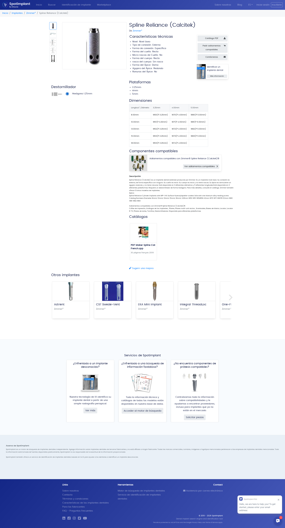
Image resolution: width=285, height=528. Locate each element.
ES (249, 5)
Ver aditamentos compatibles (200, 166)
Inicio (39, 5)
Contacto (67, 495)
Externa (156, 45)
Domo (155, 65)
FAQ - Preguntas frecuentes (77, 511)
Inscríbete (277, 5)
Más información (217, 76)
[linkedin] (63, 518)
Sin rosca (158, 62)
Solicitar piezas (195, 417)
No (155, 72)
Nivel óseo (144, 42)
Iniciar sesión (263, 5)
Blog (239, 5)
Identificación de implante (76, 5)
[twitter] (79, 518)
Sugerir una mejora (142, 268)
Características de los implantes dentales (85, 503)
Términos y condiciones (75, 499)
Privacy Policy (197, 522)
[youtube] (85, 518)
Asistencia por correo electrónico (204, 491)
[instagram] (74, 518)
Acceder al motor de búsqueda (142, 411)
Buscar (52, 5)
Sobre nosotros (223, 5)
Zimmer (31, 13)
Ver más (90, 410)
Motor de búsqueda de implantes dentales (141, 491)
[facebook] (69, 518)
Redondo (158, 68)
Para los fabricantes (73, 507)
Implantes (17, 13)
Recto (155, 51)
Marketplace (104, 5)
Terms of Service (212, 522)
